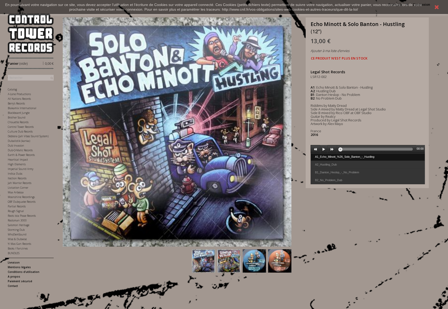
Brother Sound (16, 117)
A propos (14, 276)
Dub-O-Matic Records (20, 150)
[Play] (324, 149)
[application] (368, 149)
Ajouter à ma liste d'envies (330, 50)
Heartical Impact (18, 159)
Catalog (12, 89)
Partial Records (17, 206)
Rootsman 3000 (17, 220)
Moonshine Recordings (21, 197)
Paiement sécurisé (20, 281)
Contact (13, 286)
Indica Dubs (15, 173)
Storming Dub (16, 230)
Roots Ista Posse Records (22, 216)
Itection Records (17, 178)
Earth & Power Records (21, 155)
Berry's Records (16, 103)
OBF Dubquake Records (22, 201)
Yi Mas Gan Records (19, 244)
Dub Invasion (16, 145)
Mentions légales (19, 267)
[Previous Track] (315, 149)
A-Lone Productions (19, 94)
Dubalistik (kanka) (19, 141)
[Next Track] (332, 149)
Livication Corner (18, 187)
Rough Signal (16, 211)
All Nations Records (19, 99)
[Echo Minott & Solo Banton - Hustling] (203, 261)
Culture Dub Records (20, 131)
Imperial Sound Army (20, 169)
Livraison (14, 262)
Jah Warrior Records (19, 183)
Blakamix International (22, 108)
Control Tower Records (21, 127)
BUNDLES (13, 253)
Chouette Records (18, 122)
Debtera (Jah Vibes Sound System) (28, 136)
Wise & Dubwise (17, 239)
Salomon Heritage (18, 225)
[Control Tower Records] (31, 34)
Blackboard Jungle (19, 113)
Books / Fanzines (18, 248)
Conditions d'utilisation (23, 272)
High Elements (17, 164)
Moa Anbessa (16, 192)
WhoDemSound (17, 234)
